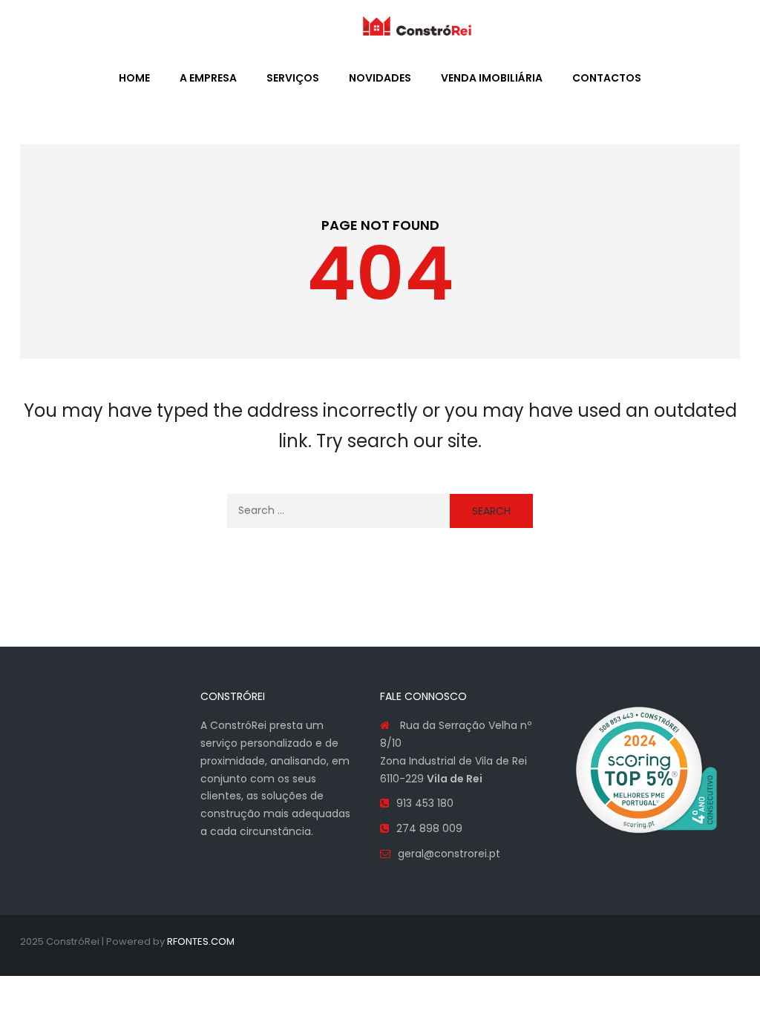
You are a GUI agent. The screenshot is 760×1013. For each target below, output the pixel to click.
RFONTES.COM (201, 941)
